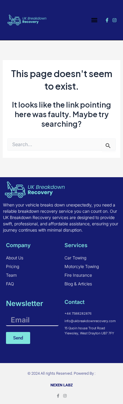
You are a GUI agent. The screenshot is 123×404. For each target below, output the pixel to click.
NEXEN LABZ (61, 385)
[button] (94, 20)
